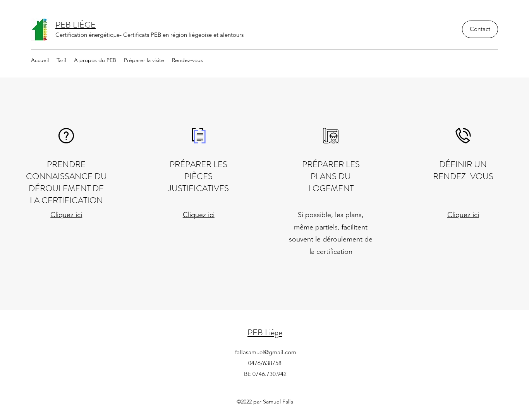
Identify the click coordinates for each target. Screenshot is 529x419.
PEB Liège (264, 332)
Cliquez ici (66, 214)
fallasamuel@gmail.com (265, 352)
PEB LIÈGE (75, 25)
